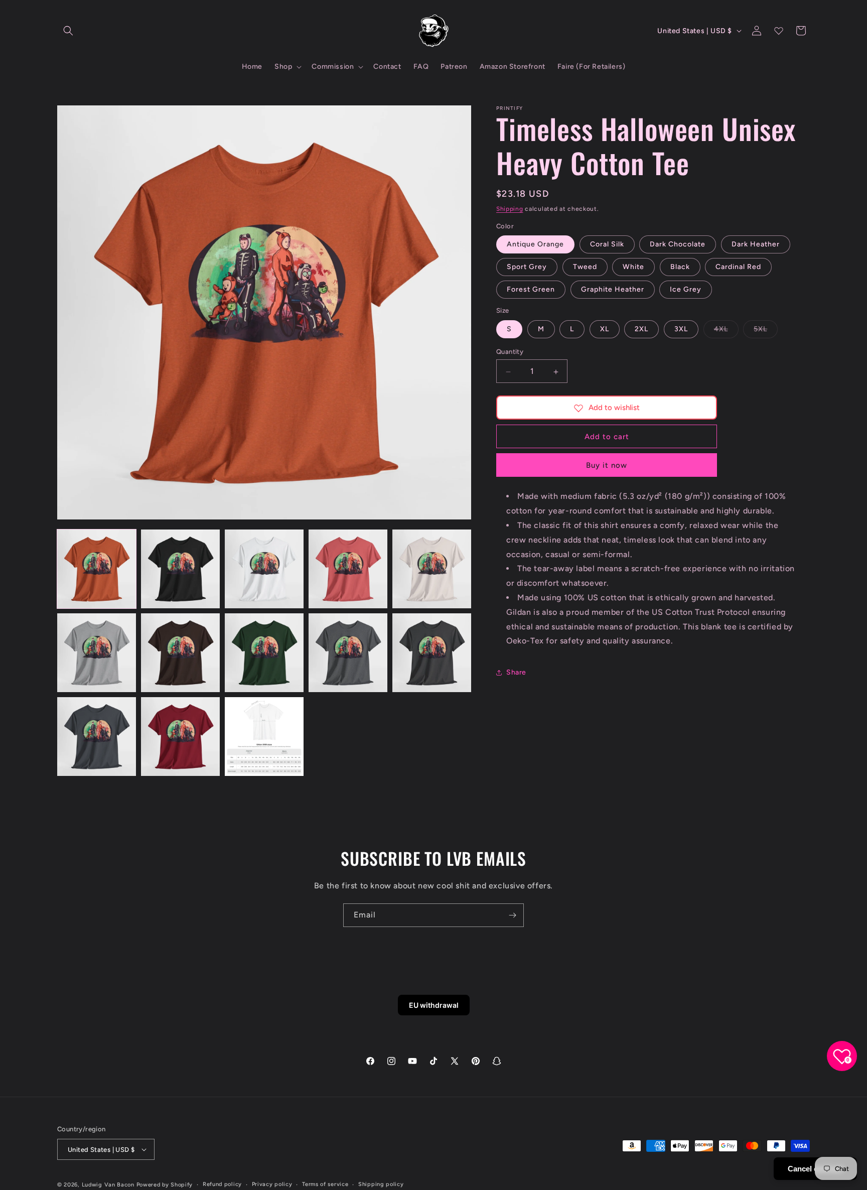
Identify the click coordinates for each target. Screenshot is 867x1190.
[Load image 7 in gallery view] (180, 652)
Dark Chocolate (677, 244)
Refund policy (222, 1184)
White (633, 267)
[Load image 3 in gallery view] (264, 569)
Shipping (509, 208)
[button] (68, 31)
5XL (766, 332)
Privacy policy (272, 1184)
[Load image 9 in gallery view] (348, 652)
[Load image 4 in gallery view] (348, 569)
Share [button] (516, 672)
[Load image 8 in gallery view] (264, 652)
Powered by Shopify (164, 1184)
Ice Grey (685, 290)
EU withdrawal (434, 1005)
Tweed (585, 267)
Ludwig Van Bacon (108, 1184)
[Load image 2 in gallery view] (180, 569)
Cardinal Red (738, 267)
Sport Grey (527, 267)
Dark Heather (756, 244)
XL (604, 329)
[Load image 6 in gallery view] (96, 652)
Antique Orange (535, 244)
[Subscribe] (512, 915)
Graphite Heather (612, 290)
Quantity (509, 352)
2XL (641, 329)
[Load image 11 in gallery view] (96, 736)
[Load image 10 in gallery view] (431, 652)
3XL (681, 329)
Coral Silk (607, 244)
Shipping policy (381, 1184)
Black (680, 267)
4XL (726, 332)
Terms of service (325, 1184)
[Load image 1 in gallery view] (96, 569)
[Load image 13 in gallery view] (264, 736)
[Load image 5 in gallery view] (431, 569)
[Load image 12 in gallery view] (180, 736)
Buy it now (606, 465)
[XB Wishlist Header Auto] (779, 31)
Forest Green (531, 290)
